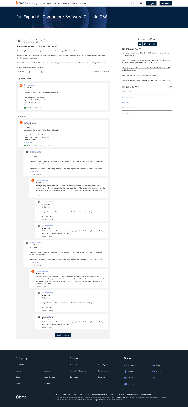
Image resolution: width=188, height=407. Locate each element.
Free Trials (66, 394)
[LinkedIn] (154, 44)
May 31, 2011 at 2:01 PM (30, 42)
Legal (74, 394)
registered (82, 400)
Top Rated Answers (24, 78)
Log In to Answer (63, 335)
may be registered (95, 400)
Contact (57, 394)
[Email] (140, 44)
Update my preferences (99, 394)
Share (45, 72)
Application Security (117, 394)
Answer (34, 72)
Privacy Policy (84, 394)
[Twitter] (149, 44)
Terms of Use (121, 397)
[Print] (145, 44)
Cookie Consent (146, 394)
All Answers (22, 116)
